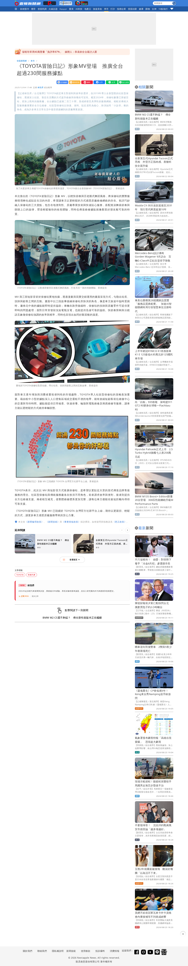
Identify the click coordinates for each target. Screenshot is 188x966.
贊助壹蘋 (74, 82)
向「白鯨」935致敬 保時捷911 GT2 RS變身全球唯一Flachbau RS (153, 405)
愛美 (71, 8)
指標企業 (121, 8)
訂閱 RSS (25, 596)
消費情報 (114, 950)
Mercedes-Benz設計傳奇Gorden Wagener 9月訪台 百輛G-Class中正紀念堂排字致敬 (153, 256)
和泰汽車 (31, 575)
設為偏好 (62, 82)
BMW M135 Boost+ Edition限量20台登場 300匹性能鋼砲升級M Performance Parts (154, 500)
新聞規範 (71, 950)
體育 (33, 8)
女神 (154, 8)
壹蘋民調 (42, 8)
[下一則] (127, 530)
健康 (141, 8)
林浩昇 (40, 87)
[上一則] (122, 530)
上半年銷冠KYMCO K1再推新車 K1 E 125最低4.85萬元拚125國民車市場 (154, 354)
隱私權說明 (57, 950)
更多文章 (35, 596)
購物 (147, 8)
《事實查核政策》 (71, 521)
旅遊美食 (97, 8)
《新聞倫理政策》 (34, 521)
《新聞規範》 (53, 521)
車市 (106, 8)
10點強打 (163, 8)
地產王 (87, 8)
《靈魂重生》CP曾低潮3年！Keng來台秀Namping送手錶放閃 (153, 694)
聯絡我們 (42, 950)
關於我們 (27, 950)
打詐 (112, 8)
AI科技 (79, 8)
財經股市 (24, 8)
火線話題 (53, 8)
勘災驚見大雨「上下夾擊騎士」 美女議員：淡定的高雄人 (54, 51)
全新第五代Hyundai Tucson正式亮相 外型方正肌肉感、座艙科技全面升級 (154, 162)
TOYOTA (20, 575)
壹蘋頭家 (132, 8)
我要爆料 (86, 82)
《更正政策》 (119, 521)
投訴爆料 (100, 950)
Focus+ (63, 9)
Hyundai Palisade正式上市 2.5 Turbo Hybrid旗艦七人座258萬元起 (154, 452)
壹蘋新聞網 (22, 60)
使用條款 (85, 950)
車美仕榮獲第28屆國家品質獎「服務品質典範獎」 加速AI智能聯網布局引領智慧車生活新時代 (153, 306)
